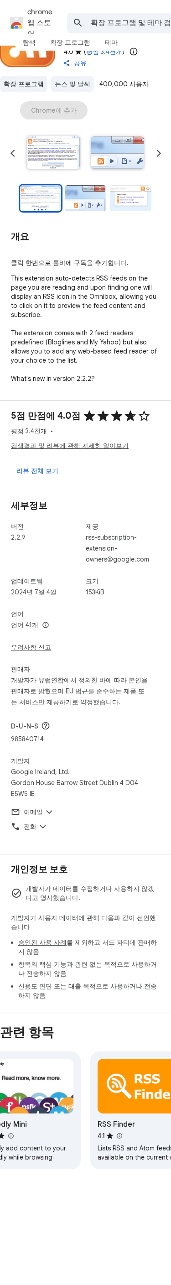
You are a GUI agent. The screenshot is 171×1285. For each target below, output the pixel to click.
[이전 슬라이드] (13, 153)
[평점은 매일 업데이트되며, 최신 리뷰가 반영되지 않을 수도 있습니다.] (133, 51)
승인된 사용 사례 (42, 942)
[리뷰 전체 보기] (37, 471)
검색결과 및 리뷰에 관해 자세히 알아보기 (70, 446)
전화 (30, 826)
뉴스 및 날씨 (72, 84)
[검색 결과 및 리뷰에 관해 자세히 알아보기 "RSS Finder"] (119, 1136)
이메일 (33, 812)
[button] (53, 153)
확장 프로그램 (24, 84)
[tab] (29, 42)
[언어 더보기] (45, 625)
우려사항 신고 (31, 647)
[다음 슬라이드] (159, 153)
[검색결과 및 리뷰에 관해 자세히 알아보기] (45, 725)
